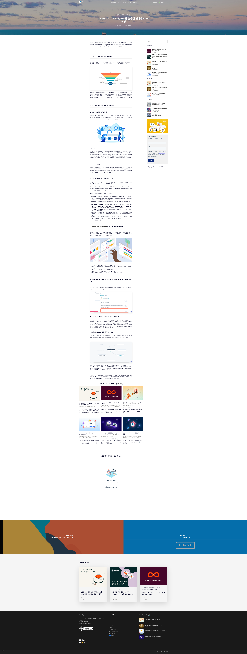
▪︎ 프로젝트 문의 (112, 629)
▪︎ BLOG (111, 627)
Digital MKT (121, 14)
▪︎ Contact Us (112, 633)
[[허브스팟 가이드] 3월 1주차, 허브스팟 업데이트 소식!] (61, 537)
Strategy (129, 405)
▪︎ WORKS (111, 625)
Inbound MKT (90, 406)
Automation (105, 405)
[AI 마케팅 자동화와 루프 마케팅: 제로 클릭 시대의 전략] (153, 584)
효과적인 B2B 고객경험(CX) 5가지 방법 (132, 402)
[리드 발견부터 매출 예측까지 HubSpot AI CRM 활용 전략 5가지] (123, 584)
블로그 (127, 14)
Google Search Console (99, 226)
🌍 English (111, 635)
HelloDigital (118, 25)
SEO (94, 406)
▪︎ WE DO (111, 623)
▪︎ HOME (111, 619)
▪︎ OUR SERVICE (112, 621)
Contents (111, 405)
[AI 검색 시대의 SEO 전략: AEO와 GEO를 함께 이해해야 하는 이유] (93, 584)
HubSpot (109, 406)
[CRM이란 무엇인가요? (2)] (185, 537)
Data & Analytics (116, 405)
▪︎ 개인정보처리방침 (113, 631)
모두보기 (119, 384)
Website (133, 437)
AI (80, 406)
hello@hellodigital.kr (87, 623)
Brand (81, 436)
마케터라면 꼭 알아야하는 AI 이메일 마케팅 (111, 433)
